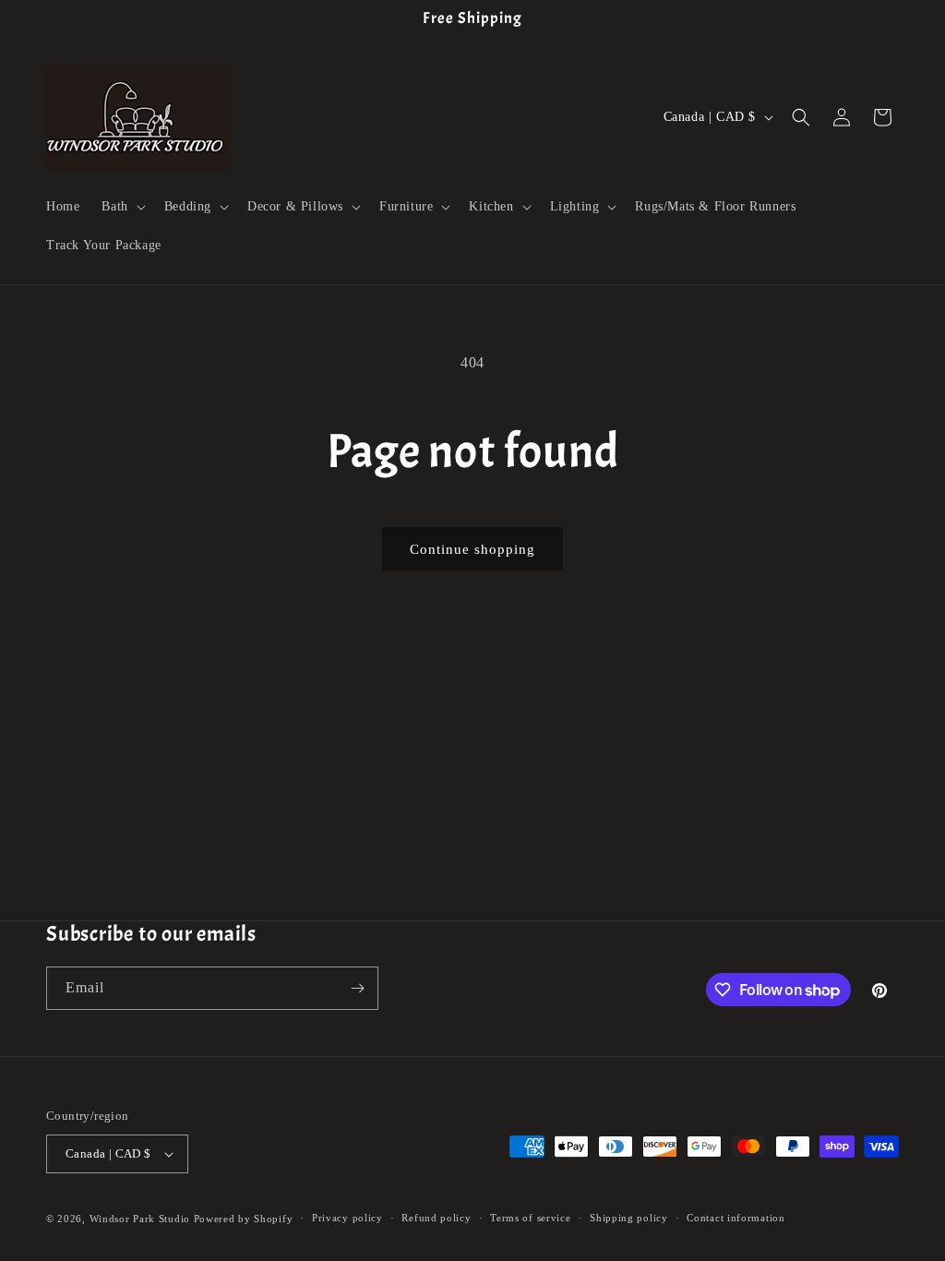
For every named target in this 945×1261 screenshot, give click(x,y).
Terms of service (530, 1217)
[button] (121, 206)
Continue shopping (472, 549)
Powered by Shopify (243, 1218)
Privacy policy (347, 1217)
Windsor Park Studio (140, 1218)
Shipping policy (629, 1217)
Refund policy (436, 1217)
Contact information (735, 1217)
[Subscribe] (357, 988)
